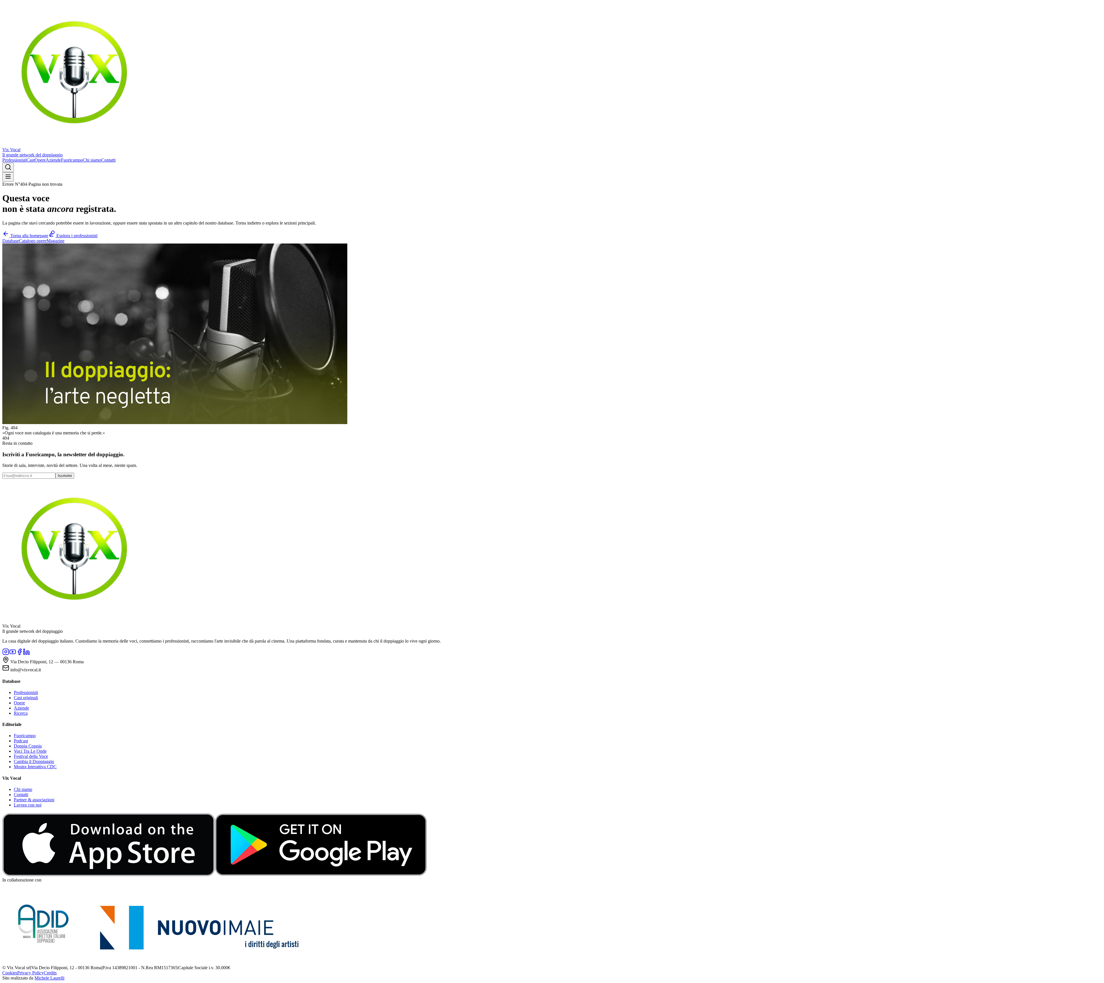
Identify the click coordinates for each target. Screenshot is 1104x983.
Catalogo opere (33, 240)
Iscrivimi (65, 476)
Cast (30, 160)
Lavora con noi (27, 804)
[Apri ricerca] (8, 167)
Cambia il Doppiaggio (34, 761)
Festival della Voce (31, 756)
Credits (50, 972)
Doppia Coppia (28, 746)
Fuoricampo (72, 160)
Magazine (55, 240)
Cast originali (26, 697)
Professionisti (14, 160)
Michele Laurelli (49, 978)
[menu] (8, 177)
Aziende (53, 160)
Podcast (21, 740)
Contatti (108, 160)
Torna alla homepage (28, 235)
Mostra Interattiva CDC (35, 766)
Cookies (9, 972)
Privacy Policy (30, 972)
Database (10, 240)
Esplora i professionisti (76, 235)
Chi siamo (92, 160)
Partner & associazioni (34, 799)
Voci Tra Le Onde (30, 751)
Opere (40, 160)
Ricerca (21, 713)
